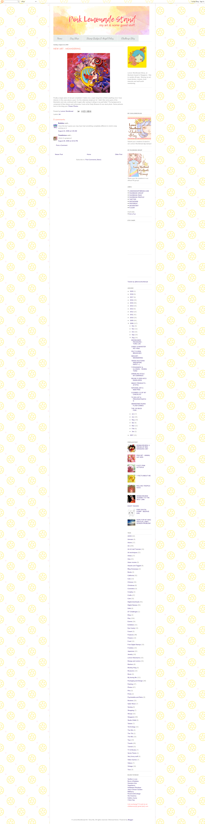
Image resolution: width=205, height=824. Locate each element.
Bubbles (61, 123)
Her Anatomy (132, 796)
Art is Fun (132, 214)
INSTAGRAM (133, 201)
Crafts (130, 595)
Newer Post (59, 154)
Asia (129, 559)
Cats (129, 579)
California (131, 575)
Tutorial (130, 746)
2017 (132, 297)
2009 (132, 320)
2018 (132, 294)
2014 (132, 306)
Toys (129, 740)
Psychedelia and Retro (135, 697)
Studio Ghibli (132, 720)
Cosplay (130, 592)
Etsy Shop (74, 38)
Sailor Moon (132, 704)
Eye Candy (131, 628)
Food (129, 641)
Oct (133, 332)
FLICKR (132, 208)
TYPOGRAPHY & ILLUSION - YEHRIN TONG (139, 369)
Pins (129, 690)
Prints (129, 694)
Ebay (129, 615)
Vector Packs (132, 753)
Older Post (118, 154)
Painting (130, 684)
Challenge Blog (128, 38)
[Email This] (82, 111)
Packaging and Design (135, 681)
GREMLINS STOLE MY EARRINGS (137, 374)
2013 (132, 309)
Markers (130, 664)
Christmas (131, 585)
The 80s (130, 736)
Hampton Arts (132, 783)
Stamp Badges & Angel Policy (100, 38)
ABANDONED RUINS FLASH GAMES (138, 404)
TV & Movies (132, 750)
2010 (132, 317)
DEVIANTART (134, 205)
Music (130, 674)
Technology (131, 727)
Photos (130, 687)
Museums (131, 671)
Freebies (131, 648)
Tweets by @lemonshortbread (138, 282)
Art (60, 114)
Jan (133, 431)
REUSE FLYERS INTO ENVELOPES (138, 379)
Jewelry (130, 654)
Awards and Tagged (134, 565)
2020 (132, 291)
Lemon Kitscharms (134, 658)
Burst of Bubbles (133, 781)
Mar (133, 426)
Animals (130, 539)
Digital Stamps (132, 605)
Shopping (131, 710)
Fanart (130, 631)
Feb (133, 428)
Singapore (131, 717)
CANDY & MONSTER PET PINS (138, 347)
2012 (132, 312)
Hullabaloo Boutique (134, 787)
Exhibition (131, 625)
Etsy (129, 618)
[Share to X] (86, 111)
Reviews (130, 700)
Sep (133, 335)
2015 (132, 303)
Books (130, 572)
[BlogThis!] (84, 111)
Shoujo (130, 714)
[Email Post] (78, 111)
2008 (132, 323)
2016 (132, 300)
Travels (130, 743)
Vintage (130, 766)
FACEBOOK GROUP (136, 193)
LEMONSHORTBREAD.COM (139, 191)
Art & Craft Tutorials (134, 549)
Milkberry (131, 791)
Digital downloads (133, 602)
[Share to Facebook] (88, 111)
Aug (133, 337)
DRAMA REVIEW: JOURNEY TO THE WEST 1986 (142, 497)
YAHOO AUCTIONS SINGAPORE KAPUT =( (138, 362)
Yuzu (129, 769)
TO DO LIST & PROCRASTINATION (138, 399)
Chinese (130, 582)
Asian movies (132, 562)
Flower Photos (73, 106)
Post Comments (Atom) (93, 159)
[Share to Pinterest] (90, 111)
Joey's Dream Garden (135, 789)
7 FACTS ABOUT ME (143, 476)
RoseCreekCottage (134, 794)
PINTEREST (133, 203)
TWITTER (132, 199)
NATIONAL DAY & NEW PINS (137, 389)
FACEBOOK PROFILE (136, 197)
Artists (130, 556)
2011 (132, 314)
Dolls (129, 608)
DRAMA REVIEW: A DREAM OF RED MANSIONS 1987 (142, 447)
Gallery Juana (132, 798)
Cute (129, 598)
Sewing (130, 707)
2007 (132, 435)
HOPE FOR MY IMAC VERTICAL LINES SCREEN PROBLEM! (143, 521)
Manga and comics (134, 661)
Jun (133, 417)
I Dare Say (131, 800)
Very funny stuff (133, 756)
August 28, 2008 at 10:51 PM (68, 141)
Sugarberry (131, 785)
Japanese (131, 651)
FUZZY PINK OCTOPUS (140, 466)
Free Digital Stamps (134, 644)
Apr (133, 423)
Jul (133, 414)
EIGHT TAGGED (133, 506)
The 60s (130, 730)
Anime (130, 542)
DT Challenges (133, 611)
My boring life (132, 677)
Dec (133, 326)
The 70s (130, 733)
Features (131, 635)
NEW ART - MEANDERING (137, 357)
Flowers (130, 638)
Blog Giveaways (133, 569)
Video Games (132, 760)
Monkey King (132, 667)
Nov (133, 329)
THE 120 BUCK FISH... (136, 409)
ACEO (130, 536)
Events (130, 621)
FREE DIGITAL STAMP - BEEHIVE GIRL (142, 511)
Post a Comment (61, 145)
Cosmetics (131, 588)
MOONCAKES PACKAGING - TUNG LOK (137, 342)
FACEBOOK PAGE (135, 195)
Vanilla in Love (132, 779)
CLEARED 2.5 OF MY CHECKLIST (138, 393)
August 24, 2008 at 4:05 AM (67, 131)
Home (59, 38)
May (133, 420)
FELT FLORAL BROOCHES (136, 352)
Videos (130, 763)
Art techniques (132, 552)
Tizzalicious (62, 135)
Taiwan (130, 723)
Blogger (130, 820)
